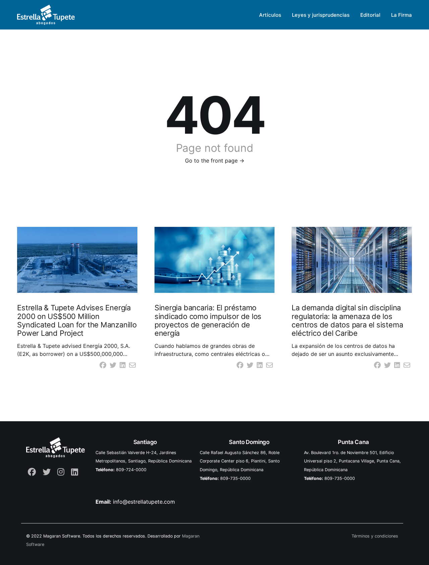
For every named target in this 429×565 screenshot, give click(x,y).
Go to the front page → (214, 160)
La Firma (401, 15)
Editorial (370, 15)
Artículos (270, 15)
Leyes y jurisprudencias (321, 15)
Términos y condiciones (375, 536)
